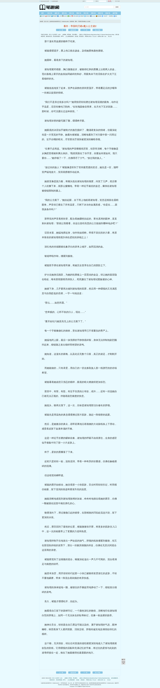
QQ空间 (43, 16)
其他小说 (107, 13)
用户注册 (117, 1)
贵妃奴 (76, 36)
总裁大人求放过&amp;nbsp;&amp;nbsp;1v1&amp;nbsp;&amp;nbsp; (96, 34)
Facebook (93, 16)
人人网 (60, 16)
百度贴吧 (82, 16)
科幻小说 (86, 13)
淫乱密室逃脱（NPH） (59, 36)
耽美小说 (100, 13)
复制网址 (111, 16)
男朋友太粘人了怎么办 (91, 36)
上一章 (61, 30)
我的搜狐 (99, 16)
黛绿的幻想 (49, 36)
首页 (42, 13)
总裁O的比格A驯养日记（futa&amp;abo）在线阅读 (61, 21)
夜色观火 (81, 36)
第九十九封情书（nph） (55, 34)
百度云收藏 (75, 16)
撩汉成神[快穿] (114, 678)
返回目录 (73, 30)
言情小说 (93, 13)
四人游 (110, 36)
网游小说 (78, 13)
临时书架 (115, 13)
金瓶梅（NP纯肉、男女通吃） (70, 34)
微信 (70, 16)
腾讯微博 (55, 16)
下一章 (85, 30)
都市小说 (64, 13)
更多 (116, 16)
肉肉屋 (49, 7)
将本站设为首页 (45, 1)
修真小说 (57, 13)
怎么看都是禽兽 (70, 36)
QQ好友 (65, 16)
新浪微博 (49, 16)
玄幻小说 (49, 13)
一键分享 (105, 16)
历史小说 (71, 13)
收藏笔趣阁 (55, 1)
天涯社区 (88, 16)
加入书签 (97, 30)
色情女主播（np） (102, 36)
